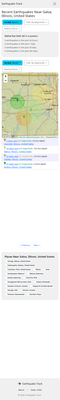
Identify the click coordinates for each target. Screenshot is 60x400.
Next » (37, 245)
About (21, 390)
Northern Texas (35, 294)
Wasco (7, 151)
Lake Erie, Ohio (31, 278)
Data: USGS (36, 390)
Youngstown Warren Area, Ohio (19, 282)
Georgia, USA (12, 290)
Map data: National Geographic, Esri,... (32, 137)
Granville (8, 144)
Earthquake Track (12, 3)
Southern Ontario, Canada (18, 286)
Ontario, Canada (28, 290)
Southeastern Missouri (16, 274)
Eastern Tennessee (43, 282)
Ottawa (7, 159)
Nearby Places (11, 28)
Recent (11, 22)
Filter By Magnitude (35, 22)
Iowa (48, 269)
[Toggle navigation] (54, 3)
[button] (24, 116)
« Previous (25, 245)
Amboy (7, 167)
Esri (56, 137)
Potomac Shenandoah (16, 294)
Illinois (17, 144)
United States (27, 144)
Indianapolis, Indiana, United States (21, 265)
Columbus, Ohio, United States (19, 269)
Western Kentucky (36, 274)
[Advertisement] (30, 206)
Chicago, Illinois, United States (19, 261)
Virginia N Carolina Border (43, 286)
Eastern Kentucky (14, 278)
